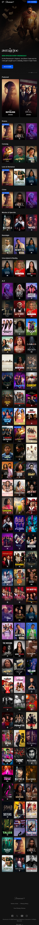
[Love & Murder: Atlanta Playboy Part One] (7, 595)
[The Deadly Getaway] (7, 434)
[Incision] (31, 541)
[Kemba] (19, 559)
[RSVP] (19, 738)
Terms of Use (14, 903)
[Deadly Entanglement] (31, 416)
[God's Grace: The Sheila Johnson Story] (19, 505)
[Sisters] (7, 810)
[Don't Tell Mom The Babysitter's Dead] (31, 434)
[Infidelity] (7, 559)
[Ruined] (19, 774)
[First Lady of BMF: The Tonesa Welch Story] (31, 470)
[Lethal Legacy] (7, 577)
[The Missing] (7, 649)
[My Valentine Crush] (7, 684)
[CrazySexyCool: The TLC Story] (19, 398)
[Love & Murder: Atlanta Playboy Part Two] (19, 595)
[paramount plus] (9, 2)
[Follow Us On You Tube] (22, 916)
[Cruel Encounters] (31, 398)
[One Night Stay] (7, 720)
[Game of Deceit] (31, 488)
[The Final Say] (7, 470)
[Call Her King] (31, 362)
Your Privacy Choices (19, 908)
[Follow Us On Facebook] (12, 916)
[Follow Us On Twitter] (17, 916)
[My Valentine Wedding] (19, 684)
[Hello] (7, 523)
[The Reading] (31, 738)
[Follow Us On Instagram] (27, 916)
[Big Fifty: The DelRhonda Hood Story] (19, 291)
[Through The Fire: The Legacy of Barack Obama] (19, 827)
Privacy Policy (24, 903)
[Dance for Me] (7, 416)
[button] (3, 2)
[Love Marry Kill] (31, 595)
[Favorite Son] (31, 452)
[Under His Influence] (19, 863)
